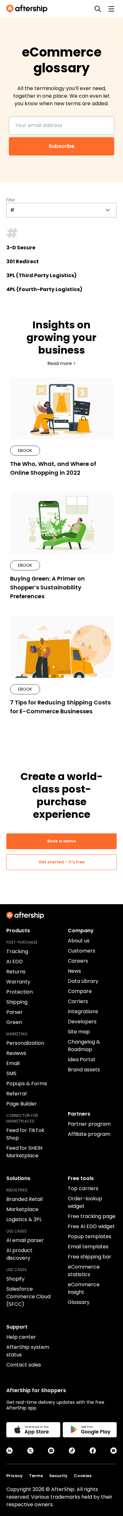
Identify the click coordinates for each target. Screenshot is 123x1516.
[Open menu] (111, 8)
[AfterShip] (28, 9)
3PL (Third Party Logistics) (41, 275)
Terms (36, 1476)
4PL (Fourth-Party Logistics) (44, 289)
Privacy (14, 1476)
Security (58, 1476)
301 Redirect (22, 261)
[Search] (98, 9)
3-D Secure (20, 247)
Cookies (82, 1476)
